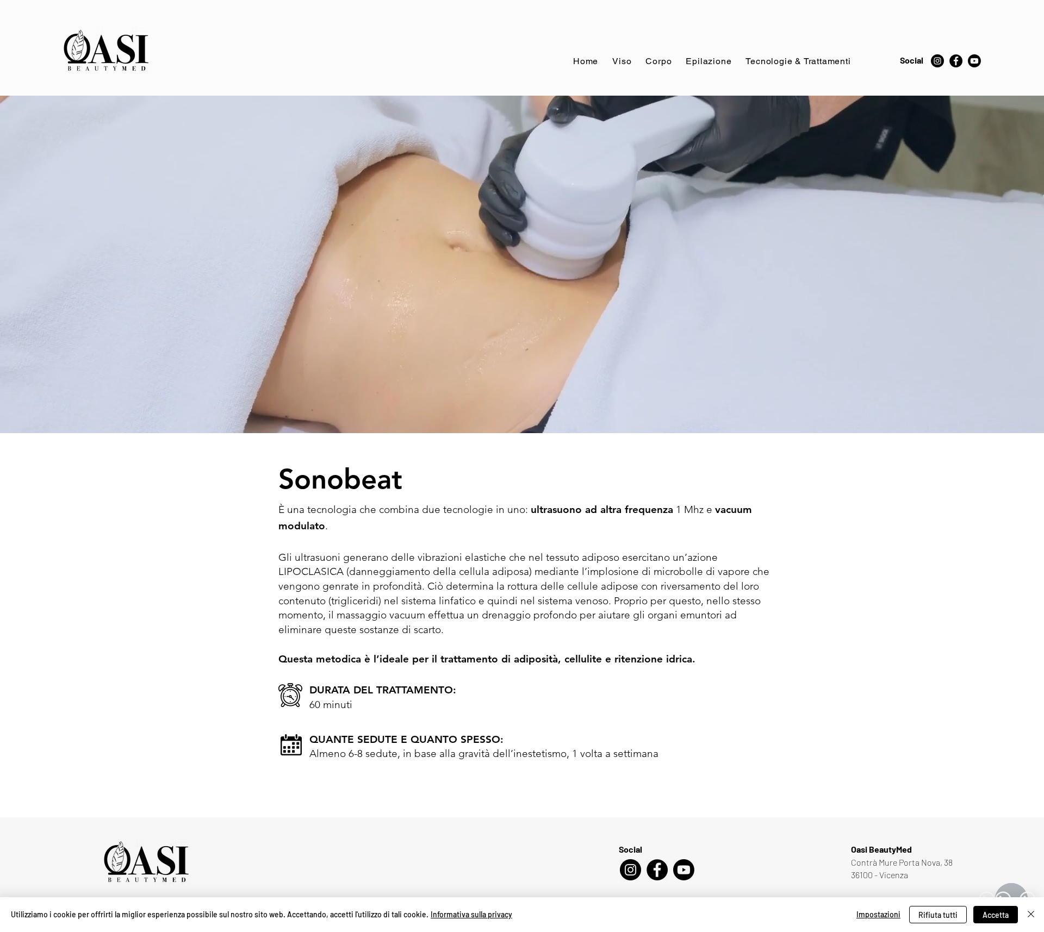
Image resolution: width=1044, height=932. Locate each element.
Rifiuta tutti (938, 915)
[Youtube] (974, 60)
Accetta (996, 915)
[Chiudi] (1030, 914)
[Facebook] (955, 60)
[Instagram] (937, 60)
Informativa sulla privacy (471, 914)
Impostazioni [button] (878, 914)
